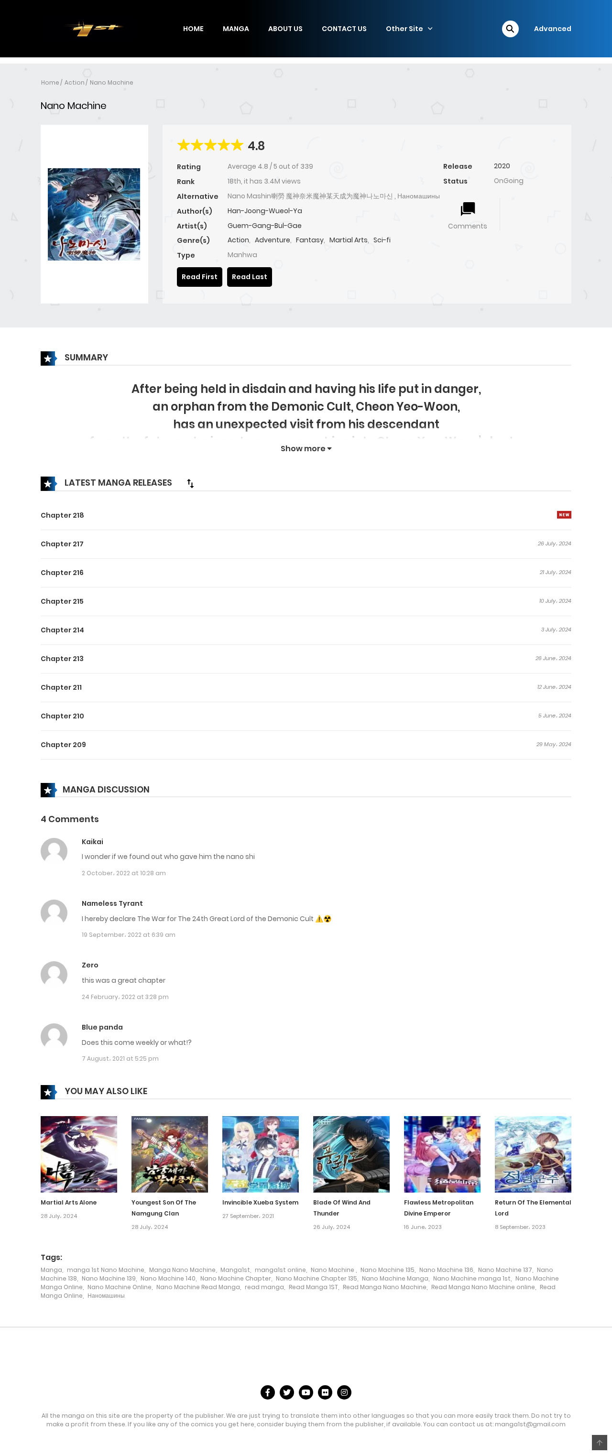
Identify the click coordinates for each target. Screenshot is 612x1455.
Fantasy (310, 240)
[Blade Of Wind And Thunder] (351, 1154)
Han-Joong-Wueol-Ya (265, 211)
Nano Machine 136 (446, 1270)
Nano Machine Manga (395, 1278)
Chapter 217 (62, 544)
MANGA (236, 28)
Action (75, 82)
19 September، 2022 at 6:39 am (128, 935)
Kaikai (92, 842)
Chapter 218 (62, 515)
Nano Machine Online (119, 1287)
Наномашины (106, 1296)
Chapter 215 (62, 601)
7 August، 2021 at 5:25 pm (120, 1058)
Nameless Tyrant (112, 903)
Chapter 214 (62, 630)
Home (50, 82)
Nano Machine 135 (388, 1270)
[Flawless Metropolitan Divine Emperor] (442, 1154)
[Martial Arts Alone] (79, 1154)
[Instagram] (344, 1392)
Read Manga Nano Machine (384, 1287)
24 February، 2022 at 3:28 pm (125, 997)
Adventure (272, 240)
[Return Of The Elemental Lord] (533, 1154)
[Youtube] (306, 1392)
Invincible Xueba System (260, 1202)
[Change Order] (190, 483)
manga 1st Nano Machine (105, 1270)
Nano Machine (111, 82)
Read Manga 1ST (313, 1287)
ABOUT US (285, 28)
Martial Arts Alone (69, 1202)
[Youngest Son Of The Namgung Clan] (169, 1154)
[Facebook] (268, 1392)
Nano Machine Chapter (235, 1278)
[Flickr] (325, 1392)
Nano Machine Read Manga (198, 1287)
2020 (502, 166)
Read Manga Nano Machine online (483, 1287)
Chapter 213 (62, 658)
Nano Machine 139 (109, 1278)
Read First (200, 277)
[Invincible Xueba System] (260, 1154)
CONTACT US (344, 28)
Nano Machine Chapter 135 (316, 1278)
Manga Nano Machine (182, 1270)
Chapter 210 (62, 716)
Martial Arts (348, 240)
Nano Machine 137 (505, 1270)
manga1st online (280, 1270)
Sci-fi (382, 240)
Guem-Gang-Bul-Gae (265, 225)
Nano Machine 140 (168, 1278)
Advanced (552, 28)
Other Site (404, 28)
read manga (264, 1287)
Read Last (249, 277)
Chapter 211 (61, 687)
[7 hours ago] (564, 515)
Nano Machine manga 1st (472, 1278)
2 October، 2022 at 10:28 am (124, 873)
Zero (90, 965)
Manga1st (235, 1270)
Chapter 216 (62, 572)
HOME (193, 28)
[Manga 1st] (88, 28)
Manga (51, 1270)
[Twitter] (287, 1392)
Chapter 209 (63, 744)
